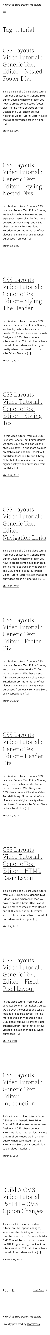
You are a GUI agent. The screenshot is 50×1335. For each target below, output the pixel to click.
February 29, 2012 (12, 1259)
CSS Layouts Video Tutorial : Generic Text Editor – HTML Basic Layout (22, 863)
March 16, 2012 (11, 586)
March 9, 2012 (10, 926)
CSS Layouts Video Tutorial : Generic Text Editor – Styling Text (22, 408)
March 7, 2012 (10, 1041)
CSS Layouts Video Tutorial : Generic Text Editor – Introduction (22, 1089)
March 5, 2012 (10, 1155)
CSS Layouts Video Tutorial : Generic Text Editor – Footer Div (22, 634)
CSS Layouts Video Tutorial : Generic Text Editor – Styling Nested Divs (22, 179)
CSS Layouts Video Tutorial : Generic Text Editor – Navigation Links (24, 523)
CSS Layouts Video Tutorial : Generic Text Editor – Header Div (23, 749)
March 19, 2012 (11, 475)
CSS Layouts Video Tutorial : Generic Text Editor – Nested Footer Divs (22, 64)
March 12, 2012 (11, 815)
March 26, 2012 (11, 131)
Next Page (40, 1290)
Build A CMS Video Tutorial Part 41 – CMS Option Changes (23, 1200)
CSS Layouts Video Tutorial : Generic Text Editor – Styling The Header (22, 294)
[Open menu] (4, 12)
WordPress (33, 1324)
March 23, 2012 (11, 245)
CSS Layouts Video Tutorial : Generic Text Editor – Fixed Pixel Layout (22, 974)
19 (13, 1290)
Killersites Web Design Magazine (22, 4)
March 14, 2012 (11, 700)
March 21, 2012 (11, 360)
